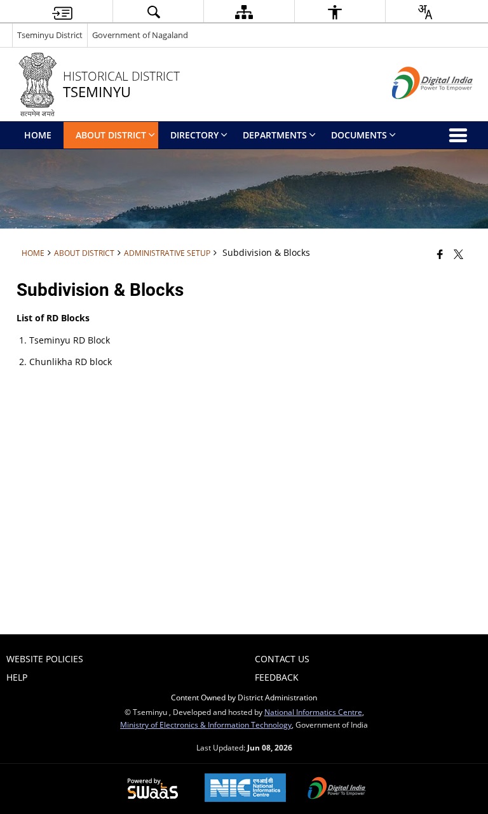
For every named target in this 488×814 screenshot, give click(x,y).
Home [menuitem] (37, 135)
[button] (153, 11)
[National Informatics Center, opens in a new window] (245, 789)
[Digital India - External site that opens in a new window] (416, 109)
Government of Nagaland (140, 35)
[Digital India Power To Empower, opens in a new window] (337, 789)
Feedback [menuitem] (277, 677)
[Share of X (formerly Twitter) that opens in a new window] (458, 254)
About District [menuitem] (111, 135)
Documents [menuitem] (359, 135)
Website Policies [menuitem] (44, 659)
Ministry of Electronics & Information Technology (206, 724)
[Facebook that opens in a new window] (440, 254)
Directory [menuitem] (194, 135)
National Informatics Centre (313, 712)
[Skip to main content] (62, 11)
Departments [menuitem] (275, 135)
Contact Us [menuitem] (282, 659)
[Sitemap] (244, 11)
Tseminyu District (50, 35)
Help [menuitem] (16, 677)
